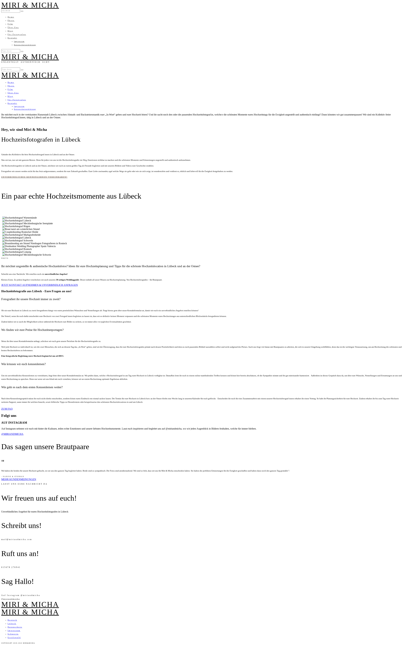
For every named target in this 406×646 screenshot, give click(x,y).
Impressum (19, 41)
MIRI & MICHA (30, 5)
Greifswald (14, 637)
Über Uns (13, 27)
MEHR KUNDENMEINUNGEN (18, 479)
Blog (10, 31)
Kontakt (12, 38)
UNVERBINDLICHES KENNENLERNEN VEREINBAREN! (34, 177)
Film (10, 24)
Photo (11, 20)
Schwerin (13, 634)
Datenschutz (15, 627)
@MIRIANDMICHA (12, 434)
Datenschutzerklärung (25, 45)
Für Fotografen (17, 34)
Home (11, 17)
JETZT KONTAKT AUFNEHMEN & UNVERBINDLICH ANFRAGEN (39, 285)
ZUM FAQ (7, 408)
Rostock (12, 620)
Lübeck (12, 623)
